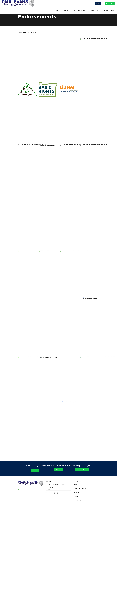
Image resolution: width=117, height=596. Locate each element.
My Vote (106, 10)
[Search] (91, 3)
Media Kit (76, 492)
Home (57, 10)
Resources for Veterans (94, 10)
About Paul (65, 10)
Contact (113, 10)
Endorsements (81, 10)
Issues (73, 10)
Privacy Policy (77, 500)
